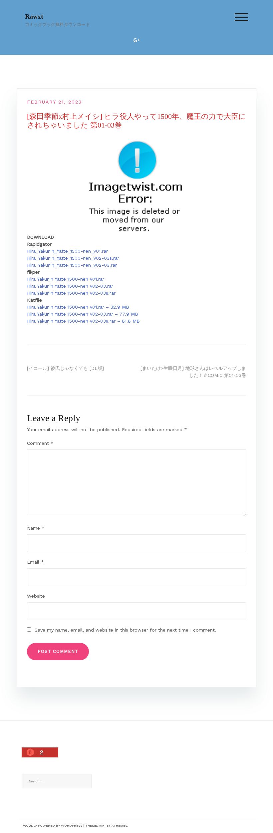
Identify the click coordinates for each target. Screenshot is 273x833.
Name (36, 528)
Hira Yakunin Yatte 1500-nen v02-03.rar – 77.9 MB (82, 314)
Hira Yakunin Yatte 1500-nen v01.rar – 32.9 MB (78, 307)
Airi (102, 825)
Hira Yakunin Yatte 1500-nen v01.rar (65, 279)
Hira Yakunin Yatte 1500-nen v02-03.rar (70, 286)
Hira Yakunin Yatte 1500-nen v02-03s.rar (71, 293)
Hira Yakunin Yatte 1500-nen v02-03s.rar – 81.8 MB (83, 321)
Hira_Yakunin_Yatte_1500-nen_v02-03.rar (72, 265)
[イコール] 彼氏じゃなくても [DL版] (65, 368)
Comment (40, 443)
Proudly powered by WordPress (52, 825)
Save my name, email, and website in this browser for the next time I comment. (125, 630)
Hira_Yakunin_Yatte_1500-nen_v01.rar (67, 251)
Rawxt (34, 16)
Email (35, 562)
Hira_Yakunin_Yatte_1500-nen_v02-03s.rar (73, 258)
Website (36, 596)
